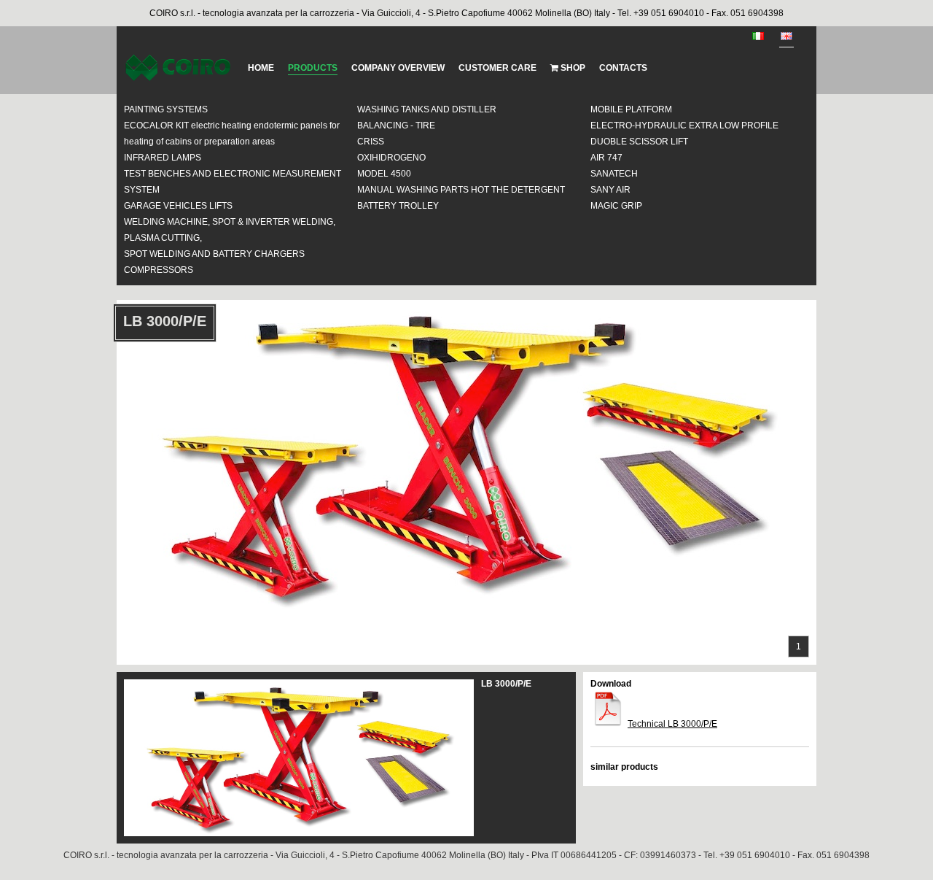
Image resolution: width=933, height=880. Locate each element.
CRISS (370, 141)
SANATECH (614, 174)
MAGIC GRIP (616, 206)
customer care (497, 68)
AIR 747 (606, 158)
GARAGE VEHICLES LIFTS (178, 206)
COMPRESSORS (158, 270)
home (261, 68)
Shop (571, 68)
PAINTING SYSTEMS (166, 109)
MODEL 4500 (384, 174)
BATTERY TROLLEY (398, 206)
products (312, 68)
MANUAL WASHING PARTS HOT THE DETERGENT (461, 190)
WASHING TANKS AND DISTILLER (426, 109)
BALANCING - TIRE (396, 125)
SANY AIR (610, 190)
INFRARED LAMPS (162, 158)
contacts (623, 68)
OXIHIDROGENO (391, 158)
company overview (398, 68)
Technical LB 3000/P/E (672, 724)
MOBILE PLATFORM (631, 109)
